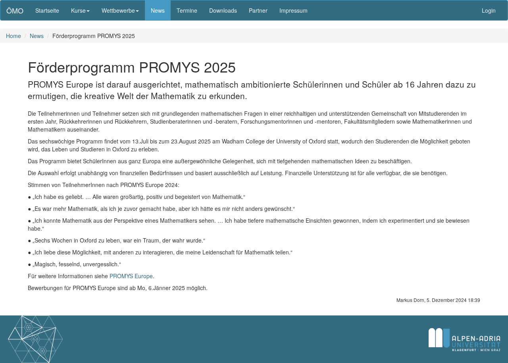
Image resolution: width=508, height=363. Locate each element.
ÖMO (14, 10)
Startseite (47, 10)
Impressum (293, 10)
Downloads (223, 10)
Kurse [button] (78, 10)
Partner (258, 10)
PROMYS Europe (131, 276)
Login (489, 10)
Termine (187, 10)
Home (13, 36)
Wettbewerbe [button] (118, 10)
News (158, 10)
